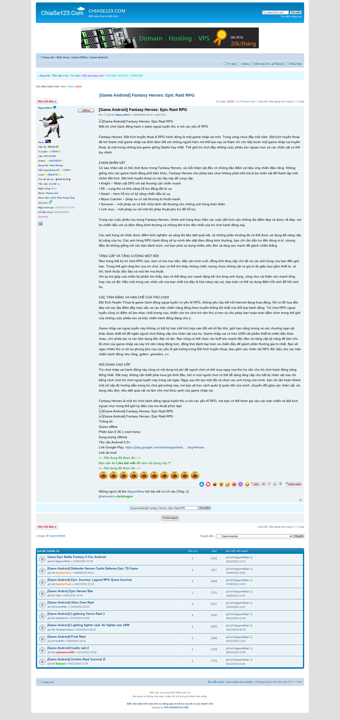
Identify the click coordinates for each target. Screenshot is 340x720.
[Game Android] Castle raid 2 (68, 648)
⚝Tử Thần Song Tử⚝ (63, 197)
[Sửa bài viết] (256, 484)
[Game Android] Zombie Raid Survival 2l (76, 659)
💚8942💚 (53, 147)
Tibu (58, 595)
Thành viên (52, 193)
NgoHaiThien (64, 572)
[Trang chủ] (63, 10)
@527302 (160, 114)
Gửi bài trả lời (43, 100)
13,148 (52, 184)
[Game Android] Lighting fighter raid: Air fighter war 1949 (88, 625)
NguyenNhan (123, 114)
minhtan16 (61, 618)
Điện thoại (63, 57)
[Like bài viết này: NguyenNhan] (201, 485)
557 (46, 156)
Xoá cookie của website (239, 681)
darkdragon (125, 496)
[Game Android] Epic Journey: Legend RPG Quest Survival (89, 580)
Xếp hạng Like (262, 63)
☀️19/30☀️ (55, 151)
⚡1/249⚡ (66, 170)
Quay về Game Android (52, 535)
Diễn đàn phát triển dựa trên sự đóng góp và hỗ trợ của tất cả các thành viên (170, 703)
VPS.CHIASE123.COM (176, 707)
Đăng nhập (296, 63)
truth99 (60, 641)
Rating (245, 63)
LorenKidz (61, 606)
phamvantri (106, 496)
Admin (78, 86)
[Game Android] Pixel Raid (66, 636)
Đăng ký (279, 63)
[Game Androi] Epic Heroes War (70, 591)
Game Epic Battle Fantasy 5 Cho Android (76, 557)
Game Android (99, 57)
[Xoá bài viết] (263, 484)
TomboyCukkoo (65, 629)
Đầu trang (300, 500)
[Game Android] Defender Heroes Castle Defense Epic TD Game (92, 568)
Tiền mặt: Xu (60, 75)
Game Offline (79, 57)
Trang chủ (48, 57)
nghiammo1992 (65, 652)
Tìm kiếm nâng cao (291, 16)
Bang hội (44, 75)
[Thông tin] (280, 484)
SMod (70, 86)
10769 (52, 156)
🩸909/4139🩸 (63, 179)
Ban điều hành (216, 681)
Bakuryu (61, 663)
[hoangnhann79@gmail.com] (40, 223)
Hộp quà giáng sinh (93, 75)
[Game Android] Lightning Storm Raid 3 (76, 614)
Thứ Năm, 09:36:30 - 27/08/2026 (124, 75)
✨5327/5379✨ (55, 160)
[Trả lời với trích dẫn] (294, 484)
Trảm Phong (56, 165)
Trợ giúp (232, 63)
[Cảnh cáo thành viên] (275, 484)
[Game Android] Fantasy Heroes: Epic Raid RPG (147, 95)
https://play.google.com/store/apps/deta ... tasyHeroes (164, 447)
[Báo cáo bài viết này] (269, 484)
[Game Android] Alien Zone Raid (70, 602)
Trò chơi (75, 75)
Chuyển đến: (207, 536)
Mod (63, 86)
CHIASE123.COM (107, 10)
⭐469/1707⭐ (53, 174)
